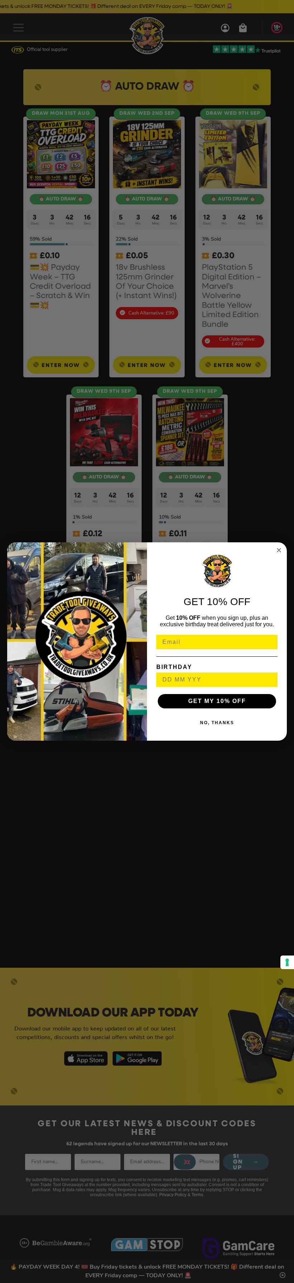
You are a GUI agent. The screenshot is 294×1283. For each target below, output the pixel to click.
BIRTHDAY (174, 667)
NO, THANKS (217, 722)
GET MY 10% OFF (217, 701)
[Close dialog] (279, 550)
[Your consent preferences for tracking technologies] (287, 962)
